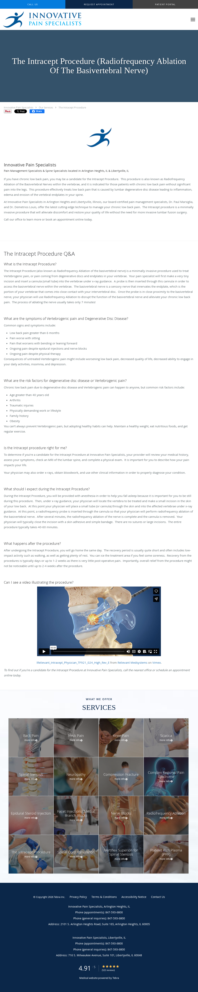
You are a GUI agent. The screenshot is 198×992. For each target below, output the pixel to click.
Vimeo (156, 662)
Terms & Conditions (104, 897)
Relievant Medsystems (132, 662)
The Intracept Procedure (72, 107)
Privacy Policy (78, 897)
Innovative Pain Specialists (18, 107)
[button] (99, 4)
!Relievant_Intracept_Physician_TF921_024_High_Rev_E (73, 662)
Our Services (46, 107)
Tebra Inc (59, 897)
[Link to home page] (47, 19)
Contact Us (158, 897)
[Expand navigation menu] (193, 19)
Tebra (116, 978)
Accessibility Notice (133, 897)
